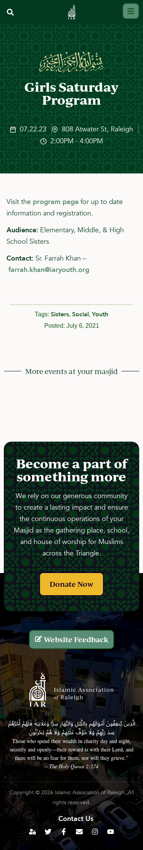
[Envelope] (79, 832)
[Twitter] (48, 832)
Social (80, 314)
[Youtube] (110, 832)
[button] (10, 12)
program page (56, 202)
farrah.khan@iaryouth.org (48, 270)
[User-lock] (32, 832)
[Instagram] (95, 832)
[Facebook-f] (64, 832)
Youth (100, 314)
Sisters (60, 314)
